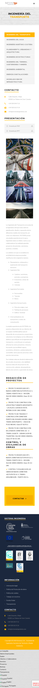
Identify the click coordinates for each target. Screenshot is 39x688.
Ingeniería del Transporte (18, 35)
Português (12, 686)
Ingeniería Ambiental (16, 69)
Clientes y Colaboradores (8, 659)
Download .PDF (14, 126)
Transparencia (11, 604)
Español (9, 678)
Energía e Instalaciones (17, 74)
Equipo (2, 656)
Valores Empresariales (7, 654)
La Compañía (4, 651)
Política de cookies (12, 593)
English (8, 682)
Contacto (3, 669)
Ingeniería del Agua (15, 40)
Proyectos (3, 664)
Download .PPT (14, 131)
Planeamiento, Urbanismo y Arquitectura (19, 51)
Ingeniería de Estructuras (18, 57)
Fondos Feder (10, 600)
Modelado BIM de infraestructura (14, 80)
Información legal (11, 586)
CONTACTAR (18, 499)
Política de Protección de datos (16, 589)
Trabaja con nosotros (13, 597)
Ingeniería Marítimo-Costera (19, 44)
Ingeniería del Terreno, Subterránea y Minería (17, 63)
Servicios (3, 661)
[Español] (3, 674)
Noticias (2, 667)
